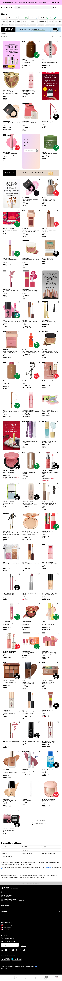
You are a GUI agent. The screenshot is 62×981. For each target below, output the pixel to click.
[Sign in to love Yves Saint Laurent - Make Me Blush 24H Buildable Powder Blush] (38, 603)
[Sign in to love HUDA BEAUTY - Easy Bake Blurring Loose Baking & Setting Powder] (19, 103)
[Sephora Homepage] (7, 7)
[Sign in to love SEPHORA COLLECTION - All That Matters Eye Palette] (19, 662)
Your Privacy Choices (30, 966)
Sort (5, 24)
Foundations (13, 875)
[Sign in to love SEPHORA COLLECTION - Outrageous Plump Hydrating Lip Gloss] (58, 452)
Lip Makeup (30, 875)
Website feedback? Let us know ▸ (31, 883)
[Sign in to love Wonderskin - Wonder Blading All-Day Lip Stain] (38, 751)
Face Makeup (47, 875)
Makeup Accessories (38, 875)
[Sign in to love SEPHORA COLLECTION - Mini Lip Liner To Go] (58, 103)
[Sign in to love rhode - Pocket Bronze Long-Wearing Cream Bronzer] (38, 41)
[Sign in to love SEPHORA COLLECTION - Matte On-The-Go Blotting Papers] (58, 392)
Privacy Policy (4, 966)
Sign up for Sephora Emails (8, 941)
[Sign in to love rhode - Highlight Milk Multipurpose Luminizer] (38, 452)
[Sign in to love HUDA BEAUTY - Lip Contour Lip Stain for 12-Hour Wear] (19, 271)
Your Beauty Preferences (29, 24)
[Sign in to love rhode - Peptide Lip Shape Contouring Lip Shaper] (19, 392)
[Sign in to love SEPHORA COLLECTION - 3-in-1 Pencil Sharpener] (19, 811)
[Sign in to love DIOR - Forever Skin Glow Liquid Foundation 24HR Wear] (38, 662)
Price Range (39, 24)
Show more (4, 869)
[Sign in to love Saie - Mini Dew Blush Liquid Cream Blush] (19, 302)
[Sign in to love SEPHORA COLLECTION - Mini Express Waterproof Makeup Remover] (58, 751)
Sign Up (23, 945)
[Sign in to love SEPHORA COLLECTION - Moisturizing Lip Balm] (58, 513)
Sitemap (22, 966)
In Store (12, 24)
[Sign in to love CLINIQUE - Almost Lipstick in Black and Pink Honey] (38, 574)
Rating (52, 24)
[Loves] (56, 7)
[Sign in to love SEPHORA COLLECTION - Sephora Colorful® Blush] (19, 452)
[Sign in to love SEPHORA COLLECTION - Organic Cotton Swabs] (58, 240)
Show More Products (40, 823)
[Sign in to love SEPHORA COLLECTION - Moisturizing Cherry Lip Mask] (19, 210)
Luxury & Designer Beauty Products (35, 877)
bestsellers (48, 867)
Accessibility (17, 966)
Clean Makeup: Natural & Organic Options (16, 877)
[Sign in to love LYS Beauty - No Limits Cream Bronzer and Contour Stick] (58, 210)
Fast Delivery (19, 24)
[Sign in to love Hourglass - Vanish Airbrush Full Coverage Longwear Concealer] (38, 302)
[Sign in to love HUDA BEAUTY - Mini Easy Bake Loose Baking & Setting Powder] (38, 179)
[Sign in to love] (19, 72)
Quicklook (31, 56)
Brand (46, 24)
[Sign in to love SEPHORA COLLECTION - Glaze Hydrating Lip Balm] (58, 692)
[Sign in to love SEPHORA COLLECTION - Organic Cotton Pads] (19, 484)
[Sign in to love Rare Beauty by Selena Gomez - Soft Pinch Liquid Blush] (19, 633)
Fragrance (19, 875)
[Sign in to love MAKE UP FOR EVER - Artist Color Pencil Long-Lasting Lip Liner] (19, 722)
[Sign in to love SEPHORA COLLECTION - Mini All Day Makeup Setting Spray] (38, 722)
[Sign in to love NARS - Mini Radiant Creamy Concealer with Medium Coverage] (38, 692)
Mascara (24, 875)
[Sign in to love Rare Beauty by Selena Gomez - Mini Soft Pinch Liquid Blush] (58, 362)
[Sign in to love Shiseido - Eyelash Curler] (38, 362)
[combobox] (34, 7)
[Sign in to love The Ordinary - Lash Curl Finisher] (38, 781)
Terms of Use (11, 966)
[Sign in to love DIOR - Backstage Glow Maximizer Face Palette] (19, 544)
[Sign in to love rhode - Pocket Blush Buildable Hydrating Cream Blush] (19, 362)
